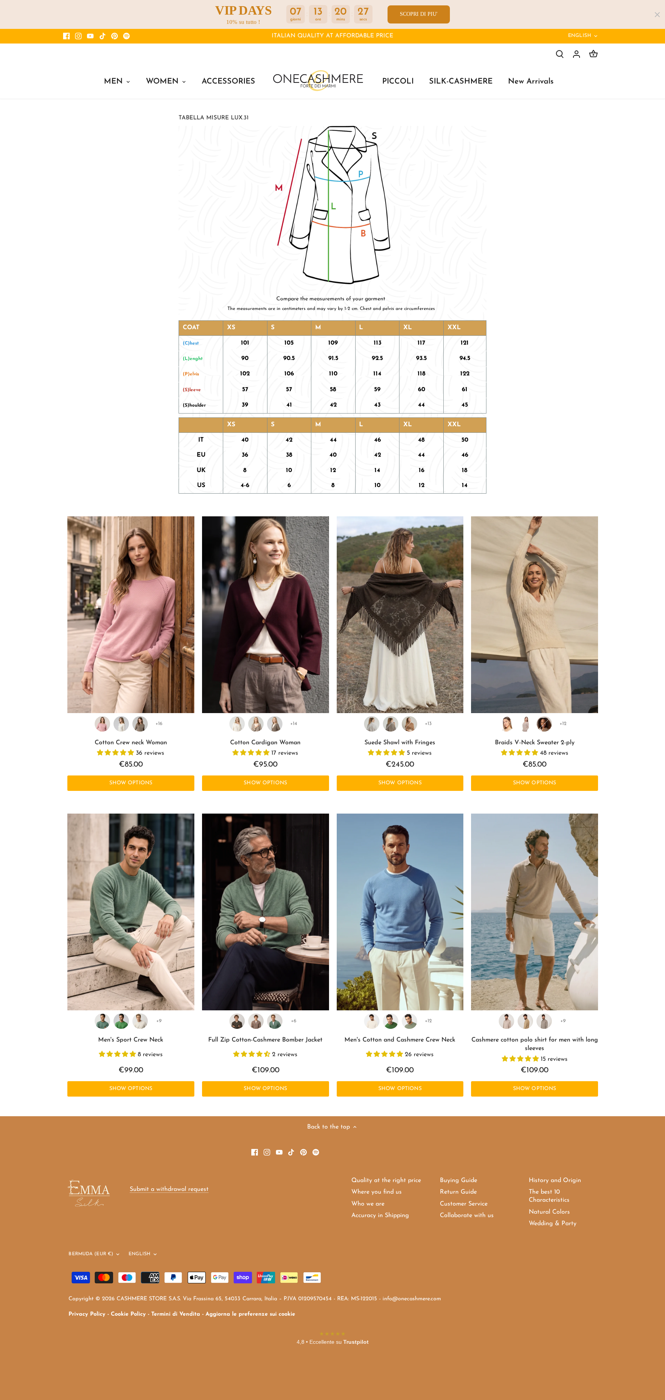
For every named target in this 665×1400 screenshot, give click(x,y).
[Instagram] (78, 36)
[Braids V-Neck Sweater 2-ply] (534, 614)
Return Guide (458, 1192)
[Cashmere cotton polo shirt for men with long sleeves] (534, 912)
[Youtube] (90, 36)
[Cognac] (409, 724)
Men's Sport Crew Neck (130, 1040)
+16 (158, 723)
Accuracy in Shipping (380, 1215)
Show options (131, 782)
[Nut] (256, 1021)
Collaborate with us (467, 1215)
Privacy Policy (87, 1314)
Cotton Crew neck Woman (131, 743)
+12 (563, 723)
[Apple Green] (121, 1021)
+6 (293, 1020)
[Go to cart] (593, 54)
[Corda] (256, 724)
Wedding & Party (552, 1224)
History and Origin (555, 1180)
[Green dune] (409, 1021)
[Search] (559, 54)
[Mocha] (544, 724)
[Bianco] (371, 1021)
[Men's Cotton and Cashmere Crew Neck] (400, 912)
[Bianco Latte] (237, 724)
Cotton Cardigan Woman (265, 743)
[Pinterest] (114, 36)
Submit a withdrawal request (169, 1189)
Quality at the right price (386, 1180)
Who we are (367, 1204)
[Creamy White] (506, 724)
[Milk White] (121, 724)
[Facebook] (66, 36)
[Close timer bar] (657, 15)
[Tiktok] (102, 36)
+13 (428, 723)
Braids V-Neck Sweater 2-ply (535, 743)
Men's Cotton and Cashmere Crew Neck (399, 1040)
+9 (159, 1020)
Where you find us (376, 1192)
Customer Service (464, 1204)
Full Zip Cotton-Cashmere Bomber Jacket (265, 1040)
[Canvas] (544, 1021)
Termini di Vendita (175, 1314)
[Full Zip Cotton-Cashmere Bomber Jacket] (265, 912)
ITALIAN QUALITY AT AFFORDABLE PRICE (332, 36)
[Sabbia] (506, 1021)
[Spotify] (126, 36)
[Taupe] (140, 724)
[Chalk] (140, 1021)
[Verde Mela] (390, 1021)
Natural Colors (549, 1212)
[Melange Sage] (102, 1021)
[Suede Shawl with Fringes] (400, 614)
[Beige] (525, 724)
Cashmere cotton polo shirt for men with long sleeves (534, 1044)
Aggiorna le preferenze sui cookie (250, 1314)
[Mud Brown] (237, 1021)
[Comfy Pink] (102, 724)
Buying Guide (458, 1180)
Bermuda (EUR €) (91, 1254)
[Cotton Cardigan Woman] (265, 614)
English (579, 35)
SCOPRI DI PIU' (419, 14)
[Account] (576, 54)
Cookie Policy (128, 1314)
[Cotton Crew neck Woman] (130, 614)
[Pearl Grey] (371, 724)
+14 (293, 723)
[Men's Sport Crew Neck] (130, 912)
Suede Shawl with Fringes (399, 743)
